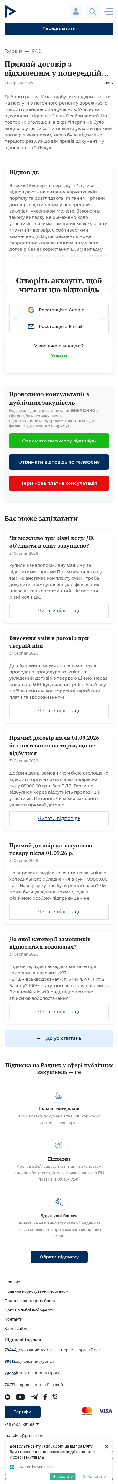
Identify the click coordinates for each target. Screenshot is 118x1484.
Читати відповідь (59, 611)
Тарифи (22, 1412)
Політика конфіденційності (30, 1300)
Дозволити (63, 1476)
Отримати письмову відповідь (59, 441)
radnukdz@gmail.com (25, 1435)
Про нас (12, 1282)
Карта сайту (16, 1328)
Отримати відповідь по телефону (59, 462)
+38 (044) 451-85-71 (22, 1424)
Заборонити (94, 1476)
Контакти (13, 1319)
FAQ (36, 51)
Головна (13, 51)
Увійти (59, 355)
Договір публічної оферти (29, 1310)
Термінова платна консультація (59, 483)
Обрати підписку (59, 1257)
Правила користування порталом (37, 1291)
